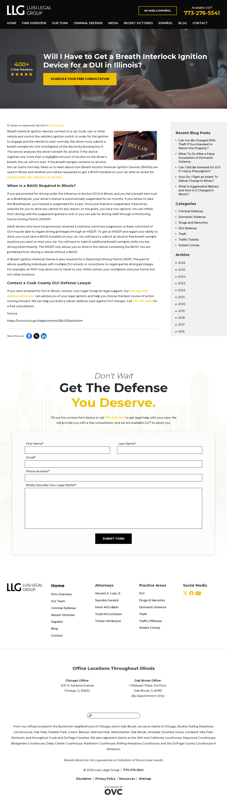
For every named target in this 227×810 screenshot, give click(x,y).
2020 (181, 304)
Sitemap (145, 778)
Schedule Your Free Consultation (80, 79)
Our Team (60, 23)
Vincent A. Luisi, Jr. (108, 593)
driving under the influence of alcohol (34, 177)
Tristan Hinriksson (108, 621)
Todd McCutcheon (108, 614)
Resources (127, 778)
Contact (200, 23)
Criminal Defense (88, 23)
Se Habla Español (157, 10)
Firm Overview (34, 23)
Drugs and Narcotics (193, 222)
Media (113, 23)
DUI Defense (55, 125)
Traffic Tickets (188, 239)
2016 (180, 331)
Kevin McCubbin (106, 607)
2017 (180, 324)
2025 (180, 269)
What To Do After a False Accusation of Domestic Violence (196, 157)
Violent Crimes (189, 245)
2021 (180, 297)
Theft (182, 234)
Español (166, 23)
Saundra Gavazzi (107, 600)
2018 (180, 317)
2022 (180, 290)
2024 (181, 276)
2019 (180, 311)
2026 (180, 263)
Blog (182, 23)
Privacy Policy (105, 778)
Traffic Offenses (150, 621)
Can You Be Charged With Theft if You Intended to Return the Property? (196, 144)
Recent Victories (138, 23)
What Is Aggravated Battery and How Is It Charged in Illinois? (198, 190)
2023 (180, 283)
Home (11, 23)
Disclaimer (84, 778)
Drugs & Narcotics (152, 600)
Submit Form (113, 538)
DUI (142, 593)
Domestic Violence (192, 217)
